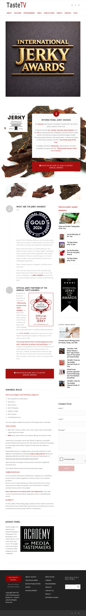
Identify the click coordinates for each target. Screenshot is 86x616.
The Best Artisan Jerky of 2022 (72, 259)
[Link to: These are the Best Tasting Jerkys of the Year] (69, 218)
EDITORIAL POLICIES (51, 597)
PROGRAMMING (50, 584)
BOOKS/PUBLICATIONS (33, 584)
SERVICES (48, 587)
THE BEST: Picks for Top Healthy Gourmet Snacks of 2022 (73, 384)
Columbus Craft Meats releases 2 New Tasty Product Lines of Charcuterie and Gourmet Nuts (73, 353)
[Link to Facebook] (75, 5)
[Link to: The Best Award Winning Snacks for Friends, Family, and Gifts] (69, 332)
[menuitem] (9, 13)
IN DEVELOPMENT (31, 591)
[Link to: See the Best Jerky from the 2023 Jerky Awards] (62, 253)
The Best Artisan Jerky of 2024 (72, 243)
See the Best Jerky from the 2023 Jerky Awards (73, 252)
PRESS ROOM (49, 577)
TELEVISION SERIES (31, 580)
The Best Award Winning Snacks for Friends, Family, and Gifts (69, 342)
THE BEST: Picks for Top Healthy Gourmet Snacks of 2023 (73, 363)
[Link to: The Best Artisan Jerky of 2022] (62, 261)
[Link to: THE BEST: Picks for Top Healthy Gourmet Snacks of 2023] (62, 362)
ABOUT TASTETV (30, 577)
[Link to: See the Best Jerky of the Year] (62, 237)
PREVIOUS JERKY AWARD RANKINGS (68, 208)
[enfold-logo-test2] (16, 5)
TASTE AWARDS (56, 151)
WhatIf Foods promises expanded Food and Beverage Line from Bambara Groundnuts (73, 374)
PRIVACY (48, 594)
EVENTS (28, 587)
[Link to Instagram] (78, 5)
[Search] (79, 18)
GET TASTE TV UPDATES (13, 578)
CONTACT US (49, 591)
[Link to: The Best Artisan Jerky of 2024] (62, 245)
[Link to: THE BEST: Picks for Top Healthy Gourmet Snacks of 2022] (62, 383)
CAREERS (48, 580)
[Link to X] (72, 5)
